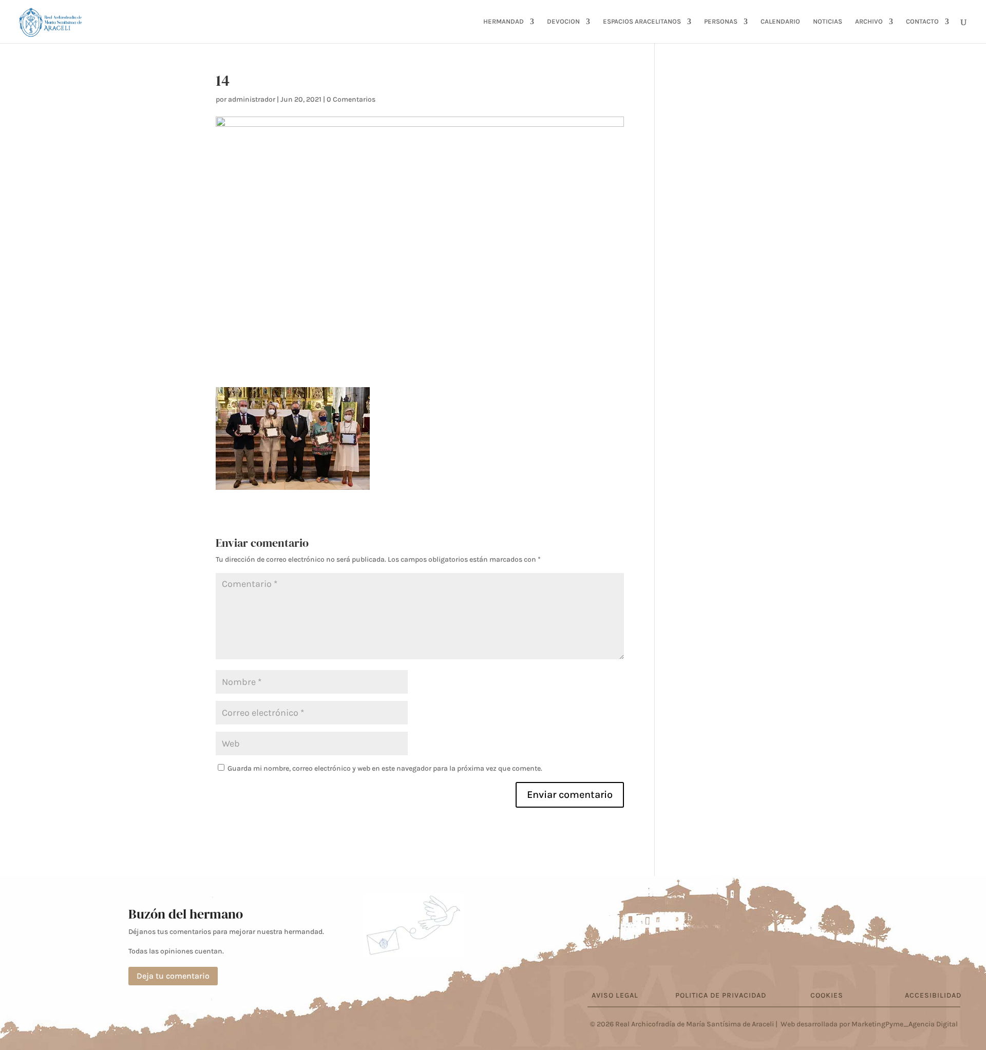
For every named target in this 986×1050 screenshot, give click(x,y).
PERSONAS (720, 21)
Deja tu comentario (173, 976)
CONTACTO (922, 21)
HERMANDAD (503, 21)
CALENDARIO (780, 21)
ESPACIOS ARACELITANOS (642, 21)
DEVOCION (563, 21)
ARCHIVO (869, 21)
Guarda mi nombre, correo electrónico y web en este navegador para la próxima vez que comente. (384, 768)
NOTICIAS (827, 21)
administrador (251, 99)
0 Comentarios (351, 99)
